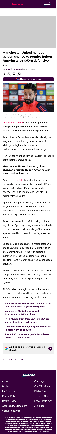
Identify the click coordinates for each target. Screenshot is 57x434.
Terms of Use (41, 396)
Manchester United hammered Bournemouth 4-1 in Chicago (22, 313)
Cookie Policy (9, 401)
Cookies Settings (11, 410)
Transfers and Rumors (19, 360)
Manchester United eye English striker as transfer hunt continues (28, 328)
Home (5, 360)
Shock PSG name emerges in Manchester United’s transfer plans (27, 336)
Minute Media (15, 418)
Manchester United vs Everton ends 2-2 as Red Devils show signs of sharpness (28, 305)
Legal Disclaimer (43, 401)
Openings (39, 381)
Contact (6, 386)
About (5, 381)
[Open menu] (4, 4)
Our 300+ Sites (42, 386)
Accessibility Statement (14, 405)
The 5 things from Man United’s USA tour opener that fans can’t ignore (27, 320)
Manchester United (13, 122)
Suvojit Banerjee (14, 69)
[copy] (19, 74)
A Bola (19, 180)
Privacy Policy (9, 396)
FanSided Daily (10, 391)
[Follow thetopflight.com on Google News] (50, 349)
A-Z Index (39, 405)
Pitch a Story (41, 391)
